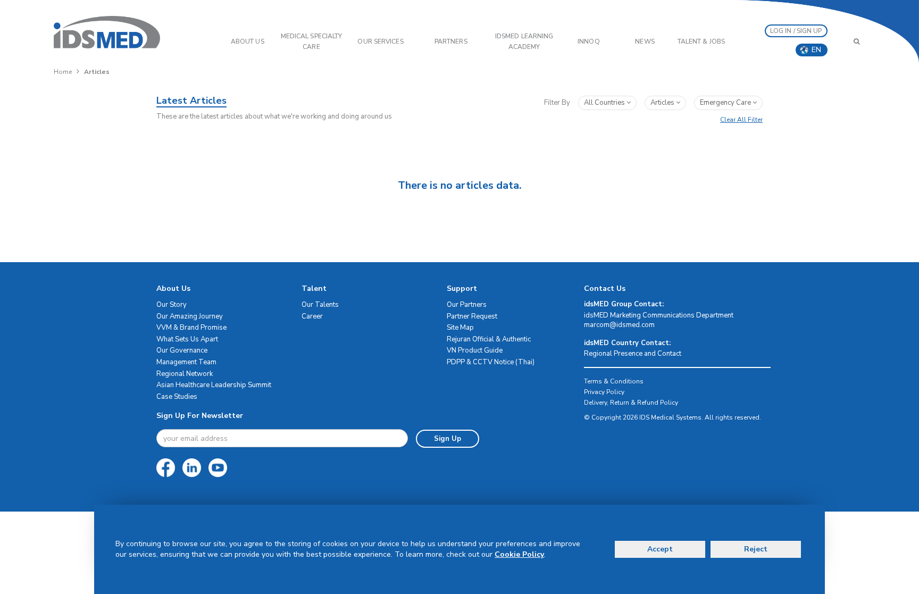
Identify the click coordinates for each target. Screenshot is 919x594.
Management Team (186, 362)
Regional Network (184, 374)
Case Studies (176, 396)
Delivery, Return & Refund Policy (631, 402)
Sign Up (447, 439)
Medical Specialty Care (311, 41)
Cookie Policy (519, 554)
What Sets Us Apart (187, 339)
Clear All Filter (741, 119)
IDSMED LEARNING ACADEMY (524, 41)
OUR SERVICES (380, 41)
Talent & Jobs (701, 41)
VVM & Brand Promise (191, 327)
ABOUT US (247, 41)
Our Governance (181, 350)
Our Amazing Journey (189, 316)
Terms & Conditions (614, 381)
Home (63, 72)
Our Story (171, 304)
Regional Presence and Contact (632, 353)
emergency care (726, 102)
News (644, 41)
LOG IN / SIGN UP (796, 31)
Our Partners (467, 304)
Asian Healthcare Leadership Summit (213, 385)
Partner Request (472, 316)
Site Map (460, 327)
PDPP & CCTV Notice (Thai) (490, 362)
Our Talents (320, 304)
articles (663, 102)
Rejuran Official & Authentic (489, 339)
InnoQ (589, 41)
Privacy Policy (604, 392)
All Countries (605, 102)
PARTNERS (451, 41)
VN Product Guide (475, 350)
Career (312, 316)
